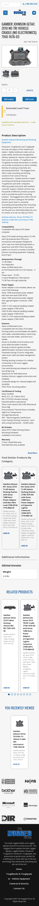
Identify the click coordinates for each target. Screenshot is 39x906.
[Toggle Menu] (6, 13)
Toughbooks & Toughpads (19, 874)
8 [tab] (30, 694)
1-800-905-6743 (31, 4)
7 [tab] (27, 694)
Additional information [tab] (16, 557)
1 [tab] (9, 694)
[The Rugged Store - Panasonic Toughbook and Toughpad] (20, 12)
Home (19, 869)
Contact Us (19, 888)
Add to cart (29, 99)
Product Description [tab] (14, 135)
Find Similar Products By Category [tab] (16, 459)
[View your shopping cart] (34, 13)
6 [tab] (24, 694)
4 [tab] (18, 694)
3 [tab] (15, 694)
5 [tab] (21, 694)
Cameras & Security (18, 884)
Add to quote (9, 99)
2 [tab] (12, 694)
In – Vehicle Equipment (19, 879)
